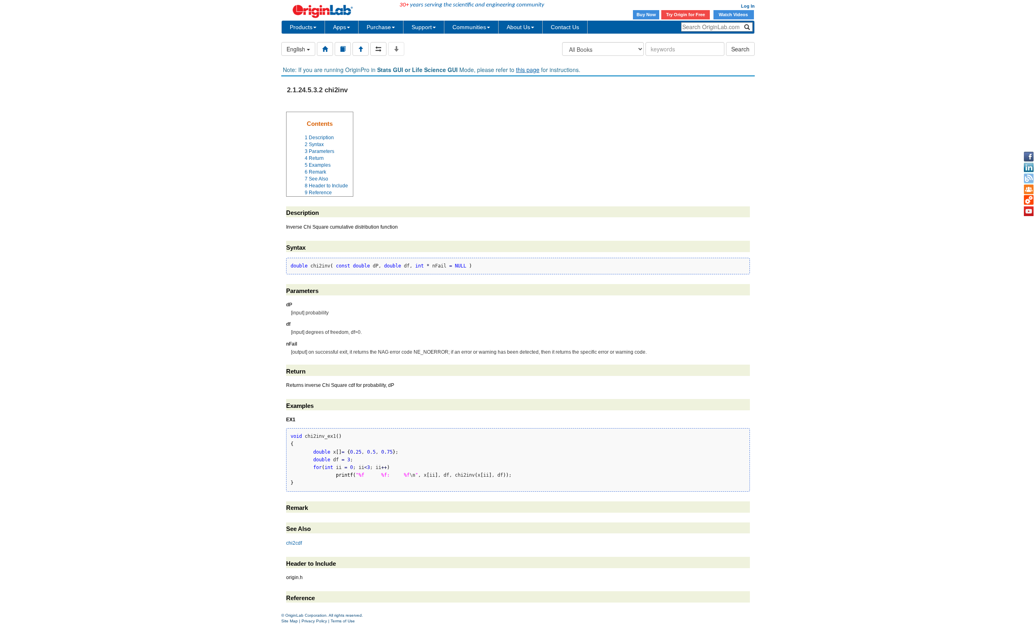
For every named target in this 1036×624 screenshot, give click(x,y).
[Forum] (1028, 189)
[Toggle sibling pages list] (378, 49)
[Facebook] (1028, 156)
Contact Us (565, 27)
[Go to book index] (343, 49)
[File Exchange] (1028, 200)
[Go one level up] (360, 49)
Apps (339, 27)
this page (527, 70)
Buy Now (646, 14)
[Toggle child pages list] (396, 49)
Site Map (289, 621)
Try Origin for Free (685, 14)
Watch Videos (734, 14)
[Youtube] (1028, 211)
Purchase (379, 27)
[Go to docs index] (325, 49)
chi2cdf (294, 543)
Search (740, 49)
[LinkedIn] (1028, 167)
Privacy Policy (314, 621)
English (297, 49)
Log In (748, 6)
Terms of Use (343, 621)
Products (301, 27)
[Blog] (1028, 178)
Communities (469, 27)
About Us (518, 27)
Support (422, 27)
